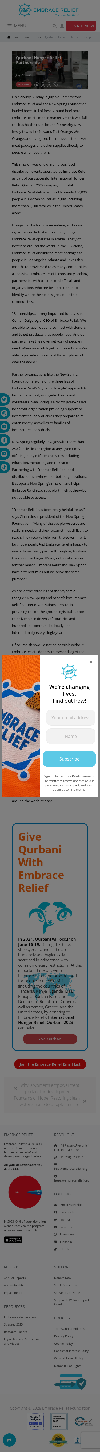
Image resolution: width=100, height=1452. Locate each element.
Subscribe (69, 759)
